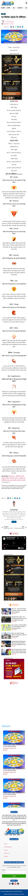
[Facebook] (10, 884)
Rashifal (7, 487)
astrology (5, 485)
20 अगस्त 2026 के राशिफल (9, 794)
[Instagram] (18, 884)
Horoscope (4, 487)
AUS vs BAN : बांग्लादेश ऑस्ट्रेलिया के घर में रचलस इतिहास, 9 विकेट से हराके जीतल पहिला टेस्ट (19, 626)
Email (3, 869)
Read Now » (5, 749)
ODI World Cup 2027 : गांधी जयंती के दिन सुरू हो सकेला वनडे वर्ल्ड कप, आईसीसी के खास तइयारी (18, 618)
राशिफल (5, 488)
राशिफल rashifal (10, 488)
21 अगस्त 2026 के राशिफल (9, 770)
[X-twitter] (13, 884)
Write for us (7, 853)
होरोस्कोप (14, 488)
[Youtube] (15, 884)
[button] (11, 27)
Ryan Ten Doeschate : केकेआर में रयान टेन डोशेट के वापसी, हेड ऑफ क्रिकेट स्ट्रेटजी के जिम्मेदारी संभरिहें (18, 651)
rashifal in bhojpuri (12, 487)
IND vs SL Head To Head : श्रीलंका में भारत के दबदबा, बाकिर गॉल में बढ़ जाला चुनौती (18, 635)
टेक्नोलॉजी (19, 8)
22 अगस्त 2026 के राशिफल (9, 746)
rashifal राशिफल (19, 487)
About (5, 843)
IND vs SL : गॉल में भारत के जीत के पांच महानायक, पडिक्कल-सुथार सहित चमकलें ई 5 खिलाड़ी (18, 610)
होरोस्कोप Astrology (19, 488)
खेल (14, 8)
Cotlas (22, 894)
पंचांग (16, 101)
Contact (6, 856)
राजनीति (8, 8)
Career (6, 850)
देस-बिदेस (3, 8)
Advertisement (8, 847)
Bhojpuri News (17, 485)
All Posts (14, 521)
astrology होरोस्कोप (11, 485)
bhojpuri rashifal (23, 485)
